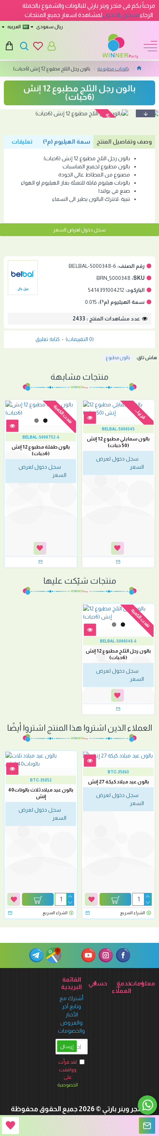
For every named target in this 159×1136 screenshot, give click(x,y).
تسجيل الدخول (120, 15)
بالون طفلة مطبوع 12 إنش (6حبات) (41, 450)
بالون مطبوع (118, 357)
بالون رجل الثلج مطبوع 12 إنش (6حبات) (118, 654)
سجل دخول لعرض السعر (79, 230)
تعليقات (22, 141)
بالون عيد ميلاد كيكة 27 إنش (118, 782)
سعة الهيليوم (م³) (66, 141)
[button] (145, 113)
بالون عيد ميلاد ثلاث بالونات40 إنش (40, 793)
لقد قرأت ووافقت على (67, 1073)
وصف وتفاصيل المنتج (124, 141)
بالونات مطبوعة (113, 69)
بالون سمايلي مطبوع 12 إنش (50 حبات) (118, 442)
